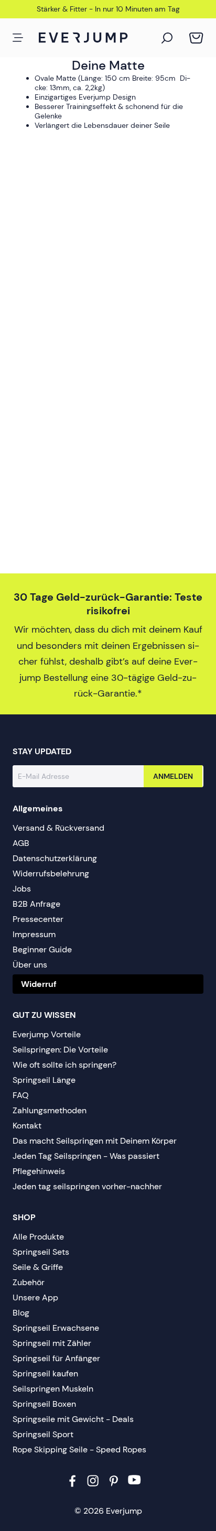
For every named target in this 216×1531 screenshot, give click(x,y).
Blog (21, 1312)
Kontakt (27, 1125)
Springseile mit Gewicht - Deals (73, 1419)
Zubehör (29, 1282)
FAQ (21, 1095)
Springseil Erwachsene (56, 1327)
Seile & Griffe (38, 1267)
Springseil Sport (43, 1434)
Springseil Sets (41, 1251)
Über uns (30, 964)
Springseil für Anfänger (56, 1358)
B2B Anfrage (36, 903)
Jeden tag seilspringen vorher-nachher (87, 1186)
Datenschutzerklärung (55, 858)
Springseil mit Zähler (52, 1343)
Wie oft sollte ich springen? (64, 1064)
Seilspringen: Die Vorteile (60, 1049)
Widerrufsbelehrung (51, 873)
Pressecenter (38, 919)
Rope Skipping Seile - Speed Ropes (79, 1449)
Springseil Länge (44, 1079)
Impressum (34, 934)
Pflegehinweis (39, 1171)
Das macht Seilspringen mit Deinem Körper (95, 1140)
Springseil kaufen (45, 1373)
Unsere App (35, 1297)
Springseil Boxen (44, 1403)
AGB (21, 843)
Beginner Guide (42, 949)
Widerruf (39, 984)
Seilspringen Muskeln (53, 1388)
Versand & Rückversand (58, 827)
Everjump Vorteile (47, 1034)
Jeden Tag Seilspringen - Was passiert (86, 1155)
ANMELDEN (173, 776)
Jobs (22, 888)
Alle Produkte (38, 1236)
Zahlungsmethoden (50, 1110)
